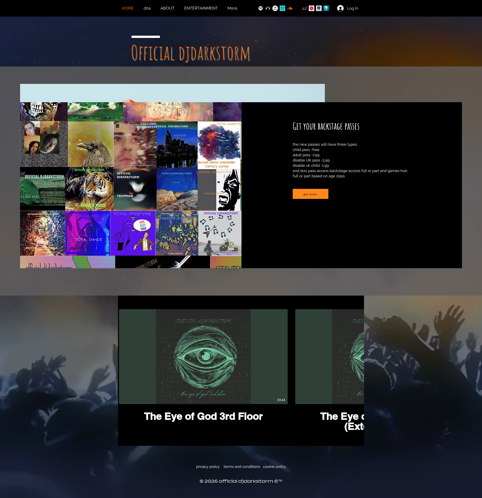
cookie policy (274, 466)
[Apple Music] (275, 8)
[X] (253, 8)
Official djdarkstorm (191, 52)
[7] (326, 8)
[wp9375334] (319, 8)
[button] (202, 8)
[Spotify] (260, 8)
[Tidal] (297, 8)
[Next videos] (357, 355)
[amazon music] (282, 8)
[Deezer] (304, 8)
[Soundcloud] (289, 8)
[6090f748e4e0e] (311, 8)
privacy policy (208, 466)
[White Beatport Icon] (268, 8)
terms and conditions (242, 466)
